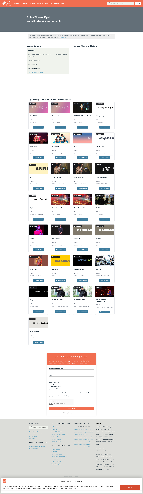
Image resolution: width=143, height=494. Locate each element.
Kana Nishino (34, 116)
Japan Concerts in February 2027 (83, 444)
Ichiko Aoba (33, 146)
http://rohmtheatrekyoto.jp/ (35, 72)
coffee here (63, 37)
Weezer (98, 269)
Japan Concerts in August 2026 (82, 429)
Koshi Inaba (33, 269)
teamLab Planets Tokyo (57, 436)
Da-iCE (98, 208)
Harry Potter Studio (56, 431)
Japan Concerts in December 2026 (83, 439)
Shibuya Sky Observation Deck (60, 434)
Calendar (16, 3)
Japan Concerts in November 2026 (83, 437)
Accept (130, 487)
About (62, 3)
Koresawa (55, 269)
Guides (56, 3)
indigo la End (100, 146)
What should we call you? (56, 368)
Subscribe (71, 408)
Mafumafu (77, 238)
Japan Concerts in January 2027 (82, 442)
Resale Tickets (33, 436)
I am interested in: (54, 382)
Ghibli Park (54, 429)
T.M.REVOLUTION (57, 300)
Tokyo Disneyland (56, 439)
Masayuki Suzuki (101, 177)
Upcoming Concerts (34, 431)
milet (75, 146)
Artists (23, 3)
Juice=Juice (55, 146)
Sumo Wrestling (33, 448)
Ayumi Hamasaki (57, 208)
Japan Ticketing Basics (35, 433)
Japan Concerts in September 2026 (83, 432)
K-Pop (52, 384)
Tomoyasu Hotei (57, 177)
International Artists (56, 386)
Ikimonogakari (34, 331)
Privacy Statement (76, 392)
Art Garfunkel (56, 238)
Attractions (47, 3)
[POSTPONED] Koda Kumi (82, 116)
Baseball (39, 3)
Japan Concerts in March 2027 (82, 447)
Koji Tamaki (33, 208)
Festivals (31, 3)
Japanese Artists (55, 388)
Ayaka (32, 238)
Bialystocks (33, 300)
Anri (31, 177)
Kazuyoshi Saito (79, 269)
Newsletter (32, 438)
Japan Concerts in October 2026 (82, 434)
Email (50, 375)
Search (138, 3)
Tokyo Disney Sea (56, 441)
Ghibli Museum (55, 426)
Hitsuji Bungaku (101, 116)
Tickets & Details (38, 127)
